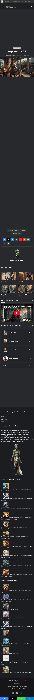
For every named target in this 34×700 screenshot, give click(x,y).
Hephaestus (17, 234)
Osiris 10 (3, 282)
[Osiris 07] (25, 276)
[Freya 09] (8, 289)
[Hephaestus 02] (25, 289)
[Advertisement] (17, 28)
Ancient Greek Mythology (17, 230)
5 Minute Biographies (12, 686)
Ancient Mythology (10, 55)
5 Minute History (23, 686)
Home (2, 416)
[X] (8, 239)
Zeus (10, 636)
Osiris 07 (20, 282)
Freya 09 (3, 295)
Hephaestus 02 (22, 295)
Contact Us (4, 419)
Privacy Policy (5, 421)
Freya (10, 609)
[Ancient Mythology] (10, 6)
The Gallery (17, 48)
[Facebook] (4, 239)
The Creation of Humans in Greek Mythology (20, 498)
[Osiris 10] (8, 276)
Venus (10, 653)
